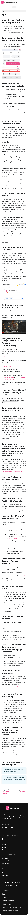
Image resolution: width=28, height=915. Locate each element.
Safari (4, 847)
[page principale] (3, 7)
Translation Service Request (11, 885)
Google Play (5, 863)
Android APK (6, 861)
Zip (3, 850)
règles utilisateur (13, 538)
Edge (3, 839)
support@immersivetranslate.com (12, 471)
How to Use (5, 879)
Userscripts (7, 366)
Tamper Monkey (9, 357)
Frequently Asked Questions (11, 882)
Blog (3, 894)
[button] (25, 2)
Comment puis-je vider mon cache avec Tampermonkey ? (14, 771)
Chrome (4, 842)
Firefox (4, 844)
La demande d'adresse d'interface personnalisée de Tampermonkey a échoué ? (14, 780)
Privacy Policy (6, 904)
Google (24, 575)
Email (4, 897)
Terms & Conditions (8, 901)
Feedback (5, 875)
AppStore (5, 858)
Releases (4, 872)
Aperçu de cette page (9, 11)
